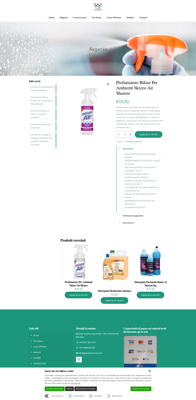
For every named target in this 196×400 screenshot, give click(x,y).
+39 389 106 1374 (87, 342)
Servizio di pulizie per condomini (41, 126)
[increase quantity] (130, 134)
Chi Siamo (38, 341)
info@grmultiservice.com (90, 353)
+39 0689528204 (87, 347)
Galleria (37, 352)
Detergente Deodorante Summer (114, 291)
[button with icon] (79, 359)
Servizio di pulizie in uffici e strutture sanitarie (40, 114)
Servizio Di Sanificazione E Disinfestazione (42, 89)
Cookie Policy (39, 363)
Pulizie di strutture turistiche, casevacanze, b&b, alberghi (42, 100)
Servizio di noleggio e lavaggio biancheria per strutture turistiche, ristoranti (42, 139)
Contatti (37, 358)
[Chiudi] (149, 371)
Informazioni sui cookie (85, 389)
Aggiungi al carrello (148, 134)
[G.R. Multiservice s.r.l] (98, 6)
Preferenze (78, 396)
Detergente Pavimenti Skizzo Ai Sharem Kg (150, 283)
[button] (108, 84)
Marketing (117, 396)
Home (36, 335)
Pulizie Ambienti (134, 141)
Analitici (98, 396)
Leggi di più (75, 383)
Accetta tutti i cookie (141, 389)
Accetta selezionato (54, 389)
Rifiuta (69, 389)
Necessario (57, 396)
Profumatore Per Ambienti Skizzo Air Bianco (78, 283)
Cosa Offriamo (40, 346)
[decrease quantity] (119, 134)
